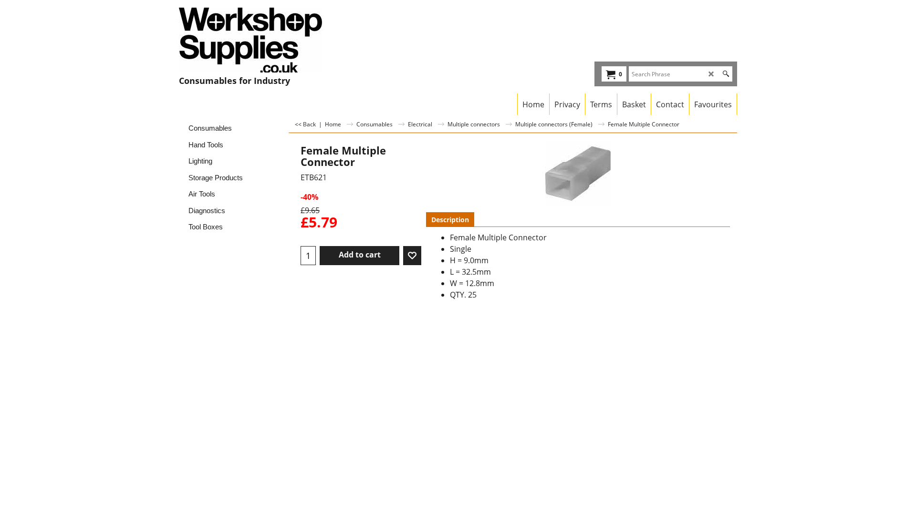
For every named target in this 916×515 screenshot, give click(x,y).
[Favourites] (412, 256)
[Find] (726, 74)
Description (450, 219)
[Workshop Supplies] (262, 40)
